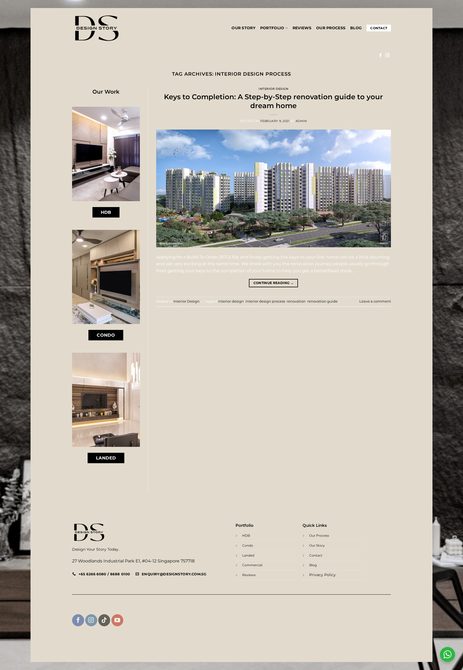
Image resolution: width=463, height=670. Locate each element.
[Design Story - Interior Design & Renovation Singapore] (97, 28)
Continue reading (273, 283)
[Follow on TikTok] (104, 620)
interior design (231, 301)
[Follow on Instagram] (387, 55)
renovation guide (322, 301)
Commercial (252, 565)
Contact (378, 28)
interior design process (265, 301)
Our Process (330, 27)
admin (301, 121)
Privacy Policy (322, 575)
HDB (246, 535)
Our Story (243, 27)
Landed (248, 555)
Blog (356, 27)
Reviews (302, 27)
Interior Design (273, 89)
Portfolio (272, 27)
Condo (247, 545)
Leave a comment (375, 301)
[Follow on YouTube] (117, 620)
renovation (296, 301)
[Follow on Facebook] (380, 55)
